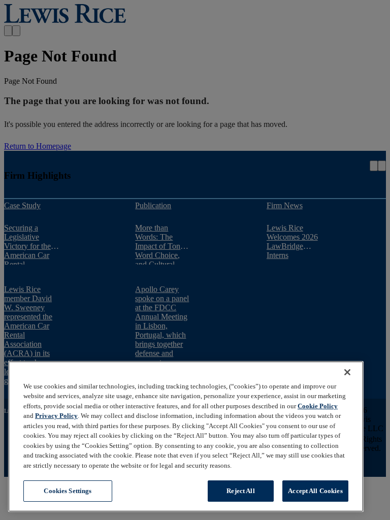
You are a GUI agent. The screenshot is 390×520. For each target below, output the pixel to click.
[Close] (347, 372)
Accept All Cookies (315, 491)
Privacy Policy (56, 415)
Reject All (240, 491)
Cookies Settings (67, 491)
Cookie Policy (318, 406)
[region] (186, 436)
